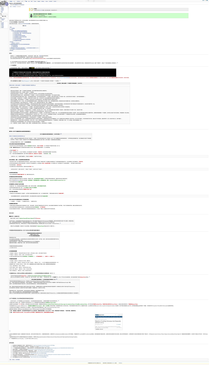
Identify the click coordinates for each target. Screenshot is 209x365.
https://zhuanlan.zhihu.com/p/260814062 (38, 353)
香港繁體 (39, 1)
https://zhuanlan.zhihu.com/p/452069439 (38, 357)
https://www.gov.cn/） (26, 80)
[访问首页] (4, 3)
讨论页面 (38, 15)
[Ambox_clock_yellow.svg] (31, 9)
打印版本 (2, 25)
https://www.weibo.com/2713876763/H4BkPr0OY (38, 355)
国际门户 (2, 7)
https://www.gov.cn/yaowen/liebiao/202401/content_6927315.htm (40, 349)
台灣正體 (55, 1)
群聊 (1, 12)
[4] (60, 80)
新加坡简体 (50, 1)
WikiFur (11, 6)
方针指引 (2, 10)
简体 (29, 1)
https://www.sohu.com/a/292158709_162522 (44, 351)
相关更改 (2, 23)
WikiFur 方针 (41, 10)
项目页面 (11, 1)
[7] (89, 276)
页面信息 (2, 27)
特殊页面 (2, 24)
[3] (50, 67)
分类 (10, 359)
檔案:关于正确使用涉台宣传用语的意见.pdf (17, 136)
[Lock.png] (31, 15)
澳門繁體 (42, 1)
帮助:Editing (17, 180)
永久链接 (2, 26)
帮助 (1, 11)
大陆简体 (35, 1)
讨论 (14, 1)
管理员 (40, 55)
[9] (58, 300)
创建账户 (203, 0)
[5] (61, 133)
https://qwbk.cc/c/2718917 (43, 346)
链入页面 (2, 22)
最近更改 (2, 8)
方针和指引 (14, 6)
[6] (60, 223)
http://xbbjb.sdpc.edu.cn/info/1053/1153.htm (45, 350)
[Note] (9, 147)
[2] (117, 62)
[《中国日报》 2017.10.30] (108, 321)
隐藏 (25, 25)
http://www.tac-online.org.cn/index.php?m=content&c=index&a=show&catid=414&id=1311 (54, 354)
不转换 (26, 1)
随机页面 (2, 9)
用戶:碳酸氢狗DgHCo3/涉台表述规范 (18, 4)
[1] (46, 61)
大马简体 (46, 1)
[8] (56, 279)
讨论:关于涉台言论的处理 (24, 23)
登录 (207, 0)
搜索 (1, 13)
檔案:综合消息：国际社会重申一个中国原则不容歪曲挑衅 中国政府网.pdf (22, 85)
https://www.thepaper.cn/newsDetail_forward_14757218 (43, 345)
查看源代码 (18, 1)
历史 (22, 1)
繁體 (31, 1)
